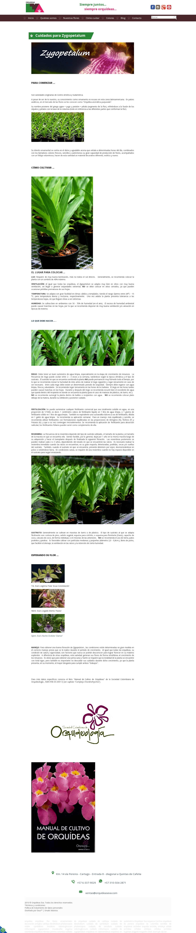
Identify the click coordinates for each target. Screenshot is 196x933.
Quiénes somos (48, 18)
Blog (123, 18)
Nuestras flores (71, 18)
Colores (110, 18)
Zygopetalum (85, 284)
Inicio (31, 18)
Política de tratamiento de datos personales (44, 908)
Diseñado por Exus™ (33, 910)
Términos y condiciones (35, 905)
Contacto (136, 18)
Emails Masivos (51, 910)
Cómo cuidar (92, 18)
